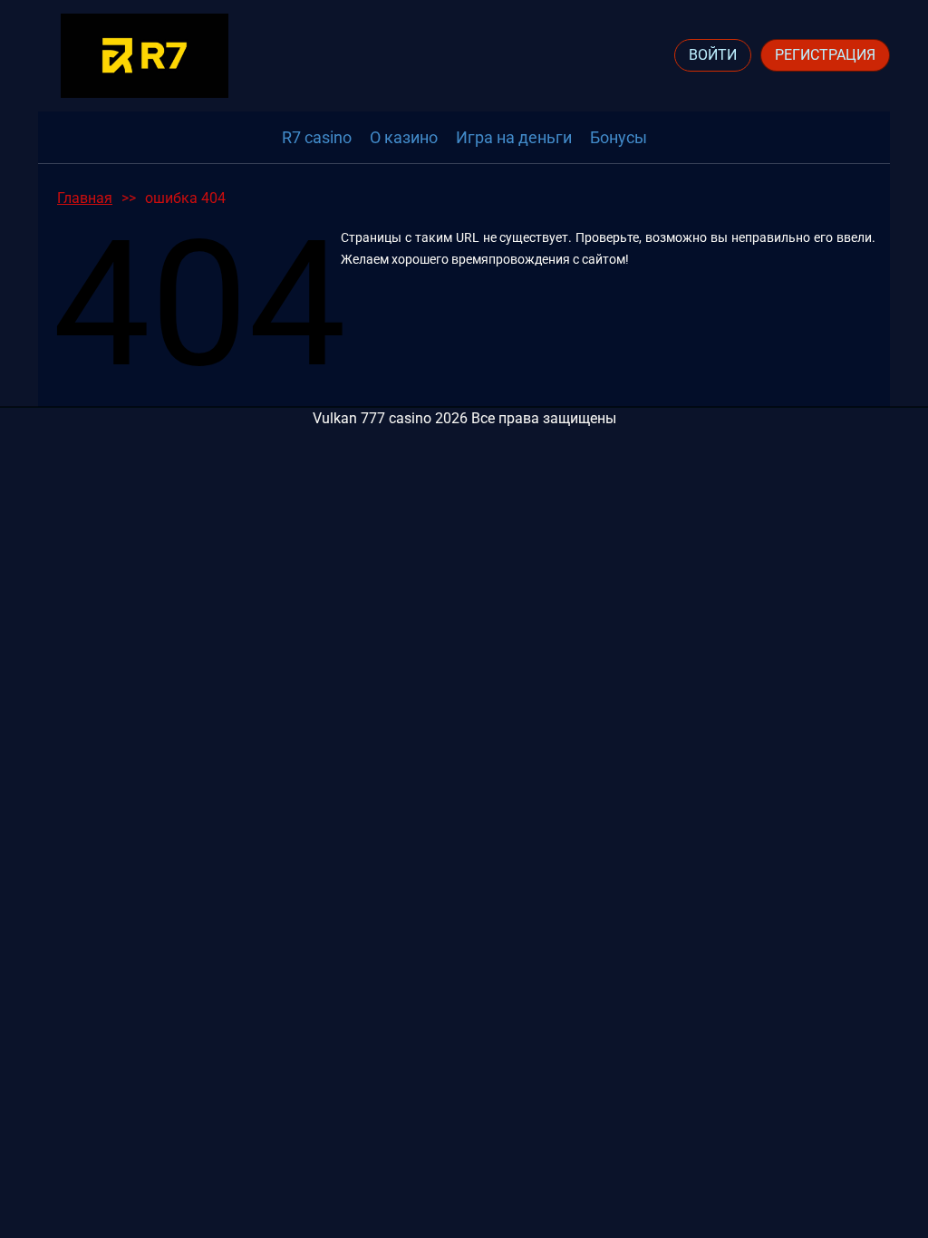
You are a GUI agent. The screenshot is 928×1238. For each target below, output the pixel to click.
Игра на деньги (514, 137)
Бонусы (618, 137)
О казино (404, 137)
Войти (713, 54)
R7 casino (317, 137)
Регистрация (825, 54)
